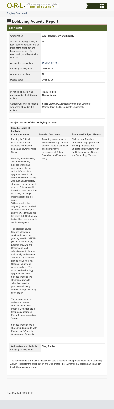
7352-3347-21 (51, 63)
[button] (97, 6)
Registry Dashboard (17, 13)
